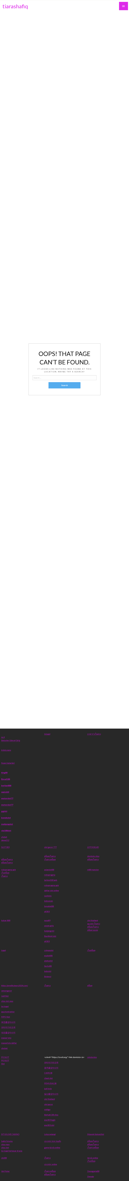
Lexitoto (48, 896)
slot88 (4, 1158)
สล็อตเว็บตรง (7, 859)
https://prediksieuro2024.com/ (14, 985)
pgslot (4, 811)
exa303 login (49, 1120)
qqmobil (5, 792)
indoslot (47, 971)
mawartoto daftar (9, 1043)
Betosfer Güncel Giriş (10, 740)
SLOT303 (5, 847)
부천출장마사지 (8, 1022)
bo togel (5, 1006)
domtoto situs (93, 856)
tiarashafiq (15, 6)
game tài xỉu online (52, 1147)
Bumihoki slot (50, 936)
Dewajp (90, 1176)
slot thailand (92, 920)
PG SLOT (5, 1057)
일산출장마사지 (51, 1094)
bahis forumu (7, 1141)
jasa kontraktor (8, 1011)
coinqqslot (48, 950)
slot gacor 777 (50, 847)
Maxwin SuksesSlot (95, 1134)
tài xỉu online (92, 1158)
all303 (47, 911)
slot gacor (48, 1104)
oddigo (47, 1109)
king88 (4, 772)
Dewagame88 (93, 1171)
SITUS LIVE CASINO (10, 1134)
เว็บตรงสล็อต (50, 859)
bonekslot (6, 817)
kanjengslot (49, 931)
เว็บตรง (4, 876)
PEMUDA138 (50, 1083)
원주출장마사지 (51, 1067)
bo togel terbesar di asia (11, 1151)
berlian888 (6, 785)
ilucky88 (48, 966)
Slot (3, 1063)
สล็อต (89, 985)
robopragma (49, 875)
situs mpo (5, 1144)
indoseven (48, 901)
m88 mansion (93, 869)
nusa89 (47, 920)
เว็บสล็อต (5, 873)
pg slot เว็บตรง (93, 923)
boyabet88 (49, 906)
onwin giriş (49, 925)
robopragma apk (8, 869)
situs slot (5, 1147)
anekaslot (48, 961)
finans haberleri (8, 763)
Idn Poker (5, 1171)
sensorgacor (6, 990)
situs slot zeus (7, 1001)
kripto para (6, 750)
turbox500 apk (50, 880)
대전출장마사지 (8, 1032)
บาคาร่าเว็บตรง (94, 734)
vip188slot (6, 830)
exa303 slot (49, 1125)
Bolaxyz (47, 976)
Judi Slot (5, 996)
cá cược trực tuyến (52, 1141)
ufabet (4, 837)
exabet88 (48, 955)
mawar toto (6, 1038)
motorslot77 (7, 798)
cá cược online (50, 1164)
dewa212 (5, 840)
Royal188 (5, 779)
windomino (92, 1057)
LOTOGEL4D (93, 847)
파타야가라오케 (8, 1027)
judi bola (48, 1088)
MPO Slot (5, 1017)
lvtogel (47, 734)
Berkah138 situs (51, 1114)
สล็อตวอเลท (92, 930)
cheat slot (48, 1078)
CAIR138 (48, 1073)
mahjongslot (7, 824)
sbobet (4, 1048)
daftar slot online (51, 890)
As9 (3, 737)
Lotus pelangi (50, 1134)
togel (3, 950)
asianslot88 (49, 869)
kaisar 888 (5, 920)
